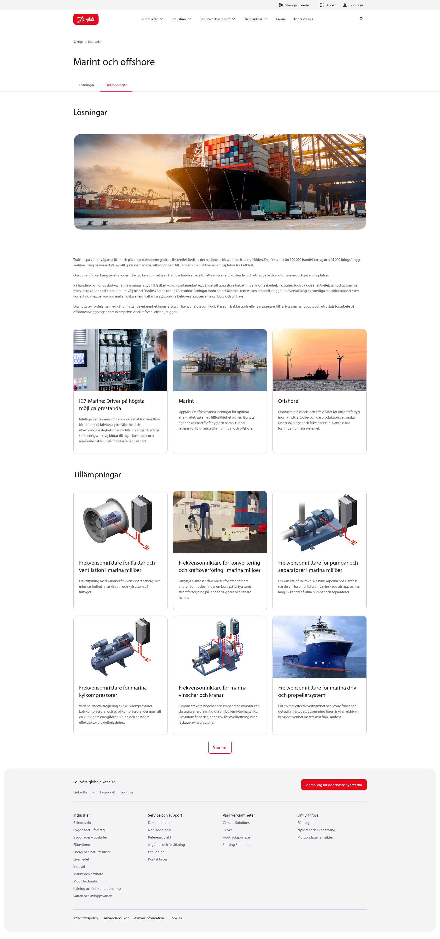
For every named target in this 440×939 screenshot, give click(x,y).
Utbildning (156, 852)
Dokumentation (160, 822)
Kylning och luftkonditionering (97, 888)
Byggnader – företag (89, 830)
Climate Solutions (236, 822)
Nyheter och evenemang (316, 830)
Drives (227, 830)
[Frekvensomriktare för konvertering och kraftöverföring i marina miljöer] (220, 522)
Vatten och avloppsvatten (92, 895)
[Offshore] (319, 360)
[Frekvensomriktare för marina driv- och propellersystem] (319, 647)
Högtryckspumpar (236, 837)
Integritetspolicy (85, 918)
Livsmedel (81, 859)
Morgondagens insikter (315, 837)
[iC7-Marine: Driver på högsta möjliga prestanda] (120, 360)
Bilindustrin (82, 822)
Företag (303, 822)
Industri (79, 866)
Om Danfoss (307, 815)
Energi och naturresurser (91, 852)
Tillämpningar (116, 85)
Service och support (165, 815)
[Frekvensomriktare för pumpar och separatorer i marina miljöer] (319, 522)
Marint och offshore (88, 873)
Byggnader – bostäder (90, 837)
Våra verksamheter (239, 815)
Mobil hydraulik (85, 881)
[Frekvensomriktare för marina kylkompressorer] (120, 647)
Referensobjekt (159, 837)
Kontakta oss (158, 859)
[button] (327, 5)
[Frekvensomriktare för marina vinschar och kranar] (220, 647)
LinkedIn (80, 792)
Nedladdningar (159, 830)
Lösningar (86, 85)
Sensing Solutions (236, 844)
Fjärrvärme (81, 844)
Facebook (107, 792)
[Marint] (220, 360)
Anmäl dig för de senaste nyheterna (334, 784)
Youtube (126, 792)
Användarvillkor (116, 918)
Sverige (78, 42)
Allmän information (149, 918)
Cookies (176, 918)
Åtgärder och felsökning (166, 844)
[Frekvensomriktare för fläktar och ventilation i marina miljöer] (120, 522)
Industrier (95, 42)
